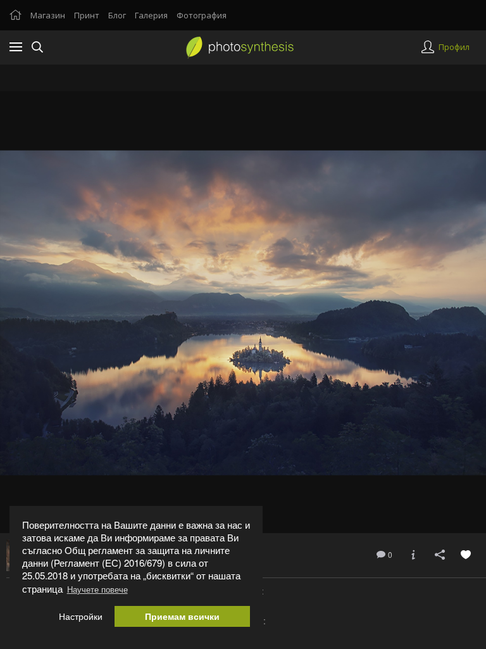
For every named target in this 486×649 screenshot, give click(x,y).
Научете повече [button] (97, 589)
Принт (86, 15)
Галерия (151, 15)
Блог (117, 15)
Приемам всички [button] (182, 616)
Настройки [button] (81, 616)
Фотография (202, 15)
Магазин (47, 15)
